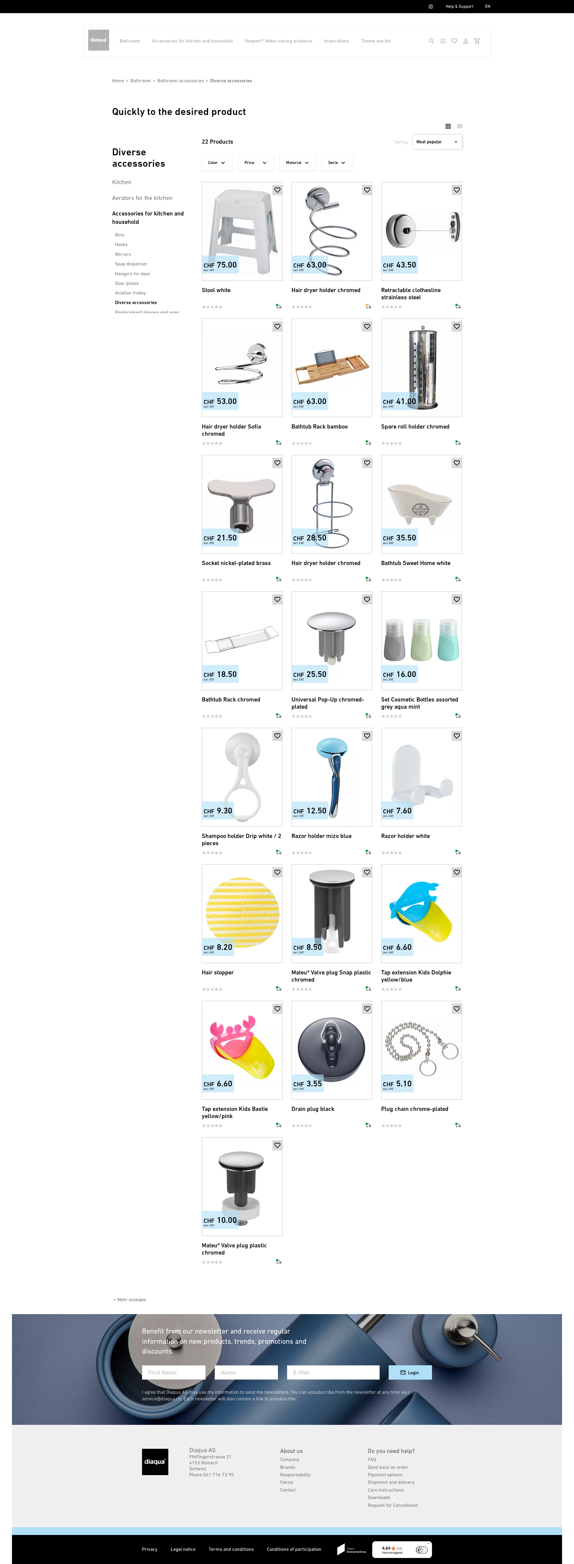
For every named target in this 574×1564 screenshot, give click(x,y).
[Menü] (428, 1544)
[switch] (422, 1550)
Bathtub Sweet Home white (416, 563)
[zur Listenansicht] (458, 126)
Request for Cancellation (393, 1505)
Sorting (401, 141)
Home (118, 80)
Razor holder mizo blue (321, 836)
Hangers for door (132, 273)
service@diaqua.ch (161, 1398)
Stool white (216, 290)
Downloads (379, 1497)
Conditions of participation (294, 1549)
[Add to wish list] (277, 190)
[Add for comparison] (277, 271)
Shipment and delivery (391, 1482)
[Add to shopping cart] (277, 200)
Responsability (295, 1474)
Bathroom (130, 41)
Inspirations (336, 41)
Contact (288, 1489)
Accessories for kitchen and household (192, 41)
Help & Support (459, 6)
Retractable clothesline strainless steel (411, 294)
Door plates (127, 283)
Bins (119, 234)
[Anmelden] (466, 41)
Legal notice (184, 1549)
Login (413, 1372)
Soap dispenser (131, 263)
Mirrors (123, 254)
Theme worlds (376, 41)
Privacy (150, 1549)
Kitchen (121, 182)
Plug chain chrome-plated (414, 1109)
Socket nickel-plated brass (236, 563)
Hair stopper (218, 972)
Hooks (121, 244)
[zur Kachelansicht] (448, 126)
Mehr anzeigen (131, 1299)
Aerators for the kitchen (142, 198)
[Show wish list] (454, 41)
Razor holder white (405, 836)
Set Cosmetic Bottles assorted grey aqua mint (419, 703)
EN (487, 6)
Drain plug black (312, 1109)
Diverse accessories (136, 302)
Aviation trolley (130, 292)
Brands (287, 1467)
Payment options (385, 1474)
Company (290, 1459)
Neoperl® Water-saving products (278, 41)
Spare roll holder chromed (415, 426)
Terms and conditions (232, 1549)
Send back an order (388, 1467)
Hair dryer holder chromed (326, 290)
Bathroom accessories (180, 80)
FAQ (372, 1459)
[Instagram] (431, 7)
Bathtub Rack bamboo (319, 426)
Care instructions (386, 1489)
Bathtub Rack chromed (231, 699)
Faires (286, 1482)
